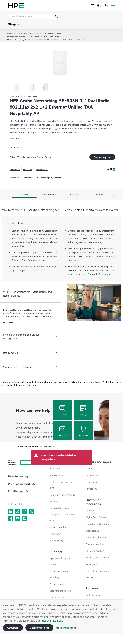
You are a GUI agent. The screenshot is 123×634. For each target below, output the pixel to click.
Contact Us (91, 510)
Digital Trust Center (96, 517)
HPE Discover (92, 475)
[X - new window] (17, 511)
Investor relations (58, 527)
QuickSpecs (15, 169)
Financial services (95, 544)
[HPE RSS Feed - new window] (24, 518)
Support (55, 552)
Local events (92, 482)
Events (89, 468)
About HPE (55, 468)
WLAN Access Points (53, 33)
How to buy (83, 435)
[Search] (56, 16)
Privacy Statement (52, 620)
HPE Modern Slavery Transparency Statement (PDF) (62, 514)
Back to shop (11, 33)
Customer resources (93, 502)
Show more (15, 138)
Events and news (98, 462)
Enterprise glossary (96, 537)
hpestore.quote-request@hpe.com (35, 436)
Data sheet (27, 169)
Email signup (92, 530)
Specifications (42, 169)
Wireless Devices (36, 33)
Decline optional (39, 627)
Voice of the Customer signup (97, 574)
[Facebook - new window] (10, 518)
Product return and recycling (59, 574)
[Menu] (113, 5)
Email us (62, 435)
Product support (83, 414)
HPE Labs (54, 501)
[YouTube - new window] (17, 518)
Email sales (15, 491)
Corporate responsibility (62, 494)
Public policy (56, 540)
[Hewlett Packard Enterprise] (16, 5)
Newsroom (91, 488)
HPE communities (95, 550)
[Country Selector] (99, 5)
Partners (92, 588)
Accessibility (56, 475)
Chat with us (28, 177)
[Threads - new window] (31, 511)
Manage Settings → (67, 627)
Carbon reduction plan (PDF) (61, 485)
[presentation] (113, 196)
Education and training (98, 524)
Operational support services (60, 561)
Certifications (93, 594)
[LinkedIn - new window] (10, 511)
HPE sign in (91, 564)
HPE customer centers (97, 557)
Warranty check (57, 597)
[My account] (106, 5)
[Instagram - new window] (24, 511)
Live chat (62, 414)
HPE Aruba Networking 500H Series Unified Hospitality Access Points (32, 36)
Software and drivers (60, 590)
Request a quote (102, 156)
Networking (23, 33)
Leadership (55, 533)
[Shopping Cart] (92, 5)
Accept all (13, 627)
